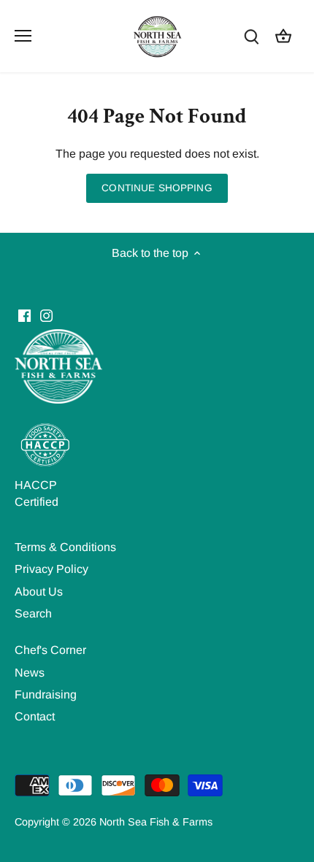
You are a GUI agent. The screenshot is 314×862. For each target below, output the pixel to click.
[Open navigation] (23, 36)
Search (33, 613)
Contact (35, 716)
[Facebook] (24, 315)
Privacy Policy (51, 569)
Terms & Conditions (65, 547)
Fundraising (46, 694)
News (30, 672)
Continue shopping (157, 187)
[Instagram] (46, 315)
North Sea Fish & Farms (155, 822)
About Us (39, 591)
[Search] (251, 36)
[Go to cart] (283, 36)
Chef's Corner (50, 650)
